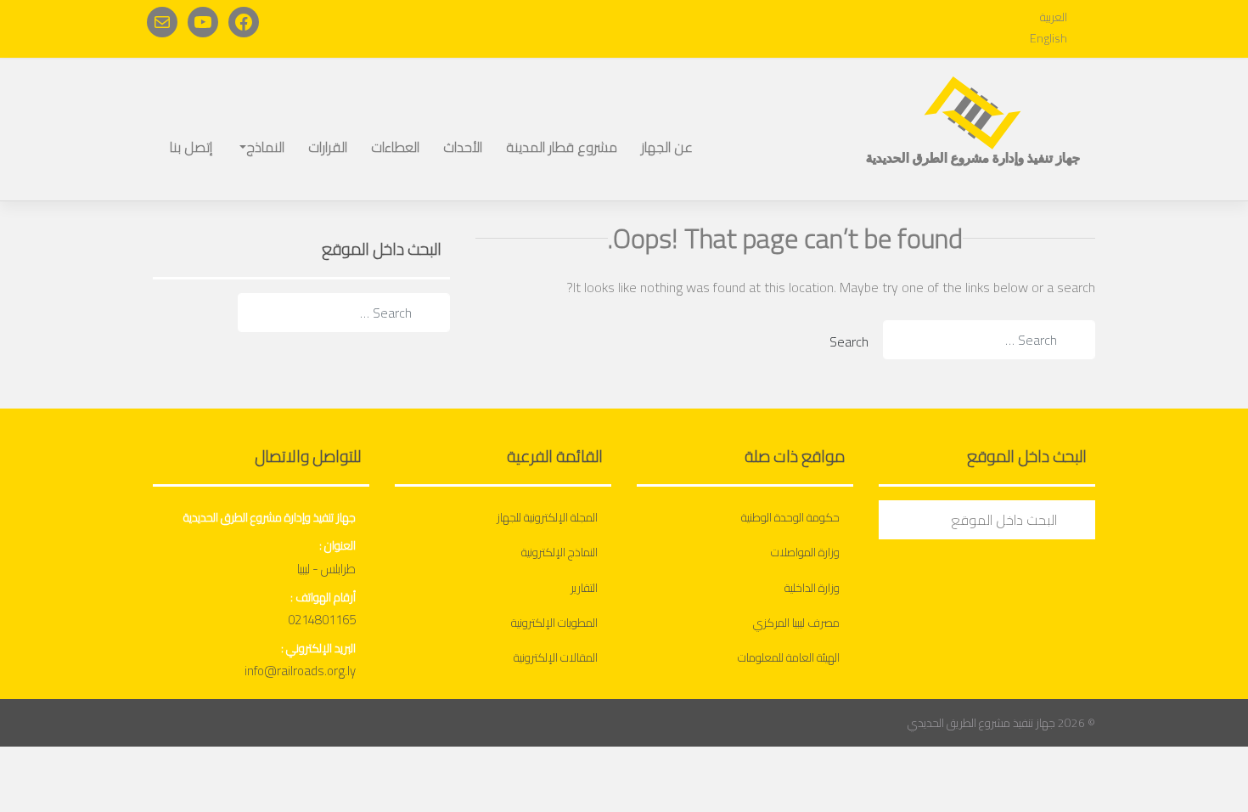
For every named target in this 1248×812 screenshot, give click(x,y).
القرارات (327, 147)
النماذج (265, 147)
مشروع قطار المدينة (561, 147)
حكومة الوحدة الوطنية (790, 517)
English (1048, 38)
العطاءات (395, 147)
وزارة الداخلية (812, 588)
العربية (1053, 17)
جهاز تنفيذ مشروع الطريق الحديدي (981, 723)
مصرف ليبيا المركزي (796, 623)
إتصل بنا (191, 147)
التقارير (584, 588)
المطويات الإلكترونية (554, 623)
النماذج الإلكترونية (559, 552)
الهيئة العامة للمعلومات (789, 657)
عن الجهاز (667, 147)
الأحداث (462, 147)
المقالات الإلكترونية (556, 657)
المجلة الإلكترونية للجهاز (547, 517)
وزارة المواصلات (805, 552)
